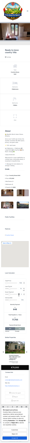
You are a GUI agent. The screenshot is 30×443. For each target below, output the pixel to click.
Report (16, 396)
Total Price (8, 280)
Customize (14, 430)
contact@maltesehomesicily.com (13, 380)
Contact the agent (16, 393)
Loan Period (8, 286)
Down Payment (9, 292)
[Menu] (27, 11)
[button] (3, 352)
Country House (10, 235)
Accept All (15, 438)
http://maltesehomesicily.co (12, 386)
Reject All (15, 434)
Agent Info (16, 400)
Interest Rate (8, 297)
